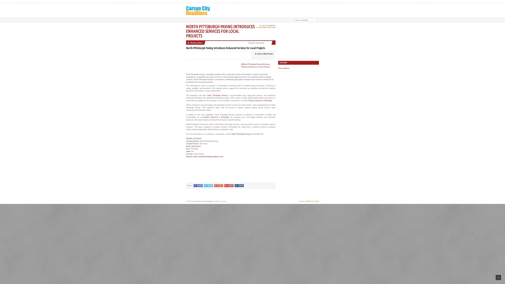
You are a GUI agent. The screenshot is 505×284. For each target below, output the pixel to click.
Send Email (196, 146)
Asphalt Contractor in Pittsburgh (216, 117)
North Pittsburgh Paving (217, 95)
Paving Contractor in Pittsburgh (260, 101)
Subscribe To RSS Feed (267, 27)
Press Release (283, 68)
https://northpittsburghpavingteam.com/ (208, 157)
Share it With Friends (265, 54)
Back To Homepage (269, 25)
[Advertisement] (288, 10)
